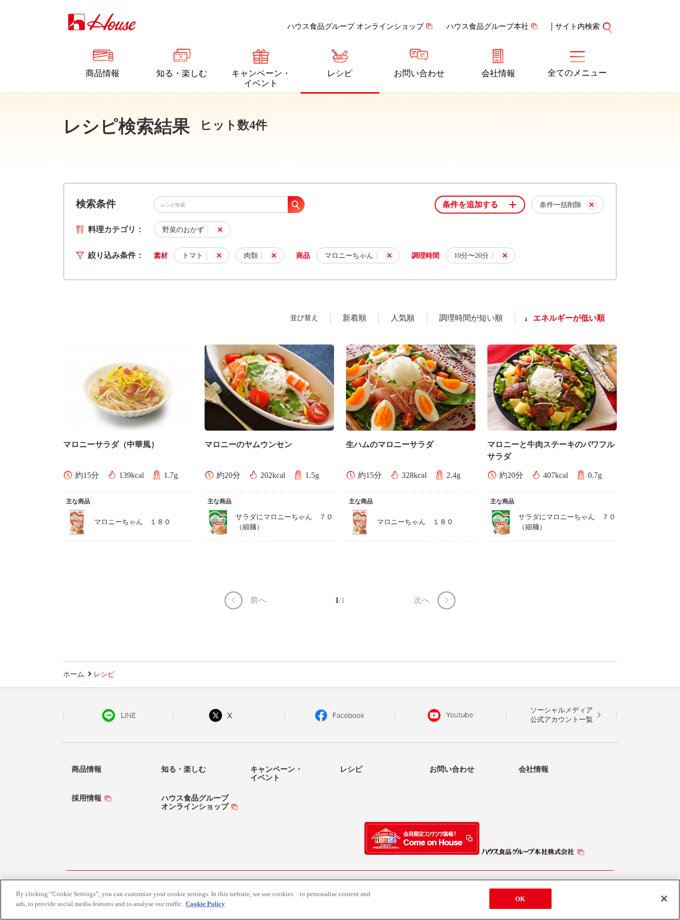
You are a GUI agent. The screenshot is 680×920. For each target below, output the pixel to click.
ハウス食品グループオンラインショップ (194, 802)
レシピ (339, 73)
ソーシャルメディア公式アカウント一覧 (561, 715)
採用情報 (87, 798)
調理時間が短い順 (471, 318)
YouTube (450, 715)
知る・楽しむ (181, 73)
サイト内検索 (577, 26)
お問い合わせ (419, 73)
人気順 (403, 318)
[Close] (664, 899)
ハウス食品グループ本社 (488, 26)
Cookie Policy (205, 903)
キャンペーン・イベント (261, 78)
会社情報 (498, 73)
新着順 (354, 318)
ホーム (73, 674)
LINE (119, 715)
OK (520, 899)
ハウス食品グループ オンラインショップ (355, 26)
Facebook (339, 715)
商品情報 (102, 73)
